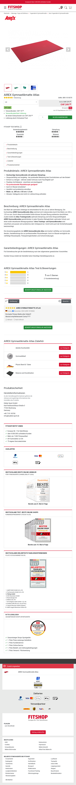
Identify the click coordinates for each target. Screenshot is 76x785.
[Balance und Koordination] (10, 373)
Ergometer (31, 759)
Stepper (53, 768)
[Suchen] (66, 7)
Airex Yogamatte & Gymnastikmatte (59, 13)
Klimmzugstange (33, 773)
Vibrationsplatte (10, 776)
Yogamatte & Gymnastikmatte (38, 13)
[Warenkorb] (71, 7)
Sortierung (13, 301)
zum (10, 726)
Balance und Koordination (25, 373)
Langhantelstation (11, 771)
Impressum (42, 744)
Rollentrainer (32, 768)
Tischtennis (8, 764)
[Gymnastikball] (10, 356)
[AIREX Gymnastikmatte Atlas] (10, 672)
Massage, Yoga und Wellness (19, 13)
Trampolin (54, 761)
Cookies (7, 744)
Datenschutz (43, 742)
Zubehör (10, 161)
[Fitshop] (15, 8)
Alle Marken (9, 780)
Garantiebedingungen (14, 153)
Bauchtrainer (55, 771)
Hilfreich (9, 320)
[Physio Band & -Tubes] (10, 364)
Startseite (6, 13)
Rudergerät (8, 761)
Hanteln (7, 766)
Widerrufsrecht (43, 747)
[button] (8, 88)
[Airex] (10, 18)
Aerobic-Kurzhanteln (23, 348)
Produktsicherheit (13, 165)
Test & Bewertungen (14, 157)
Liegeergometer (55, 766)
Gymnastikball (21, 356)
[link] (15, 456)
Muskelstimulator (56, 773)
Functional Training (34, 771)
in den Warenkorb (60, 117)
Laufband (54, 759)
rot (6, 102)
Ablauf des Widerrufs (45, 749)
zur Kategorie (64, 348)
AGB (6, 742)
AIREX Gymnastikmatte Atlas (28, 672)
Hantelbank (31, 764)
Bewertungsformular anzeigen (38, 290)
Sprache (65, 301)
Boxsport (31, 766)
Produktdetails (12, 145)
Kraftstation (32, 761)
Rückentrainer (9, 773)
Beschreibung (12, 149)
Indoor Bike (54, 764)
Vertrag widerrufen (38, 732)
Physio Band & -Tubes (23, 365)
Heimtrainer (9, 768)
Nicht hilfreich (19, 320)
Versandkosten (9, 747)
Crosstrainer (9, 759)
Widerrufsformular (10, 749)
